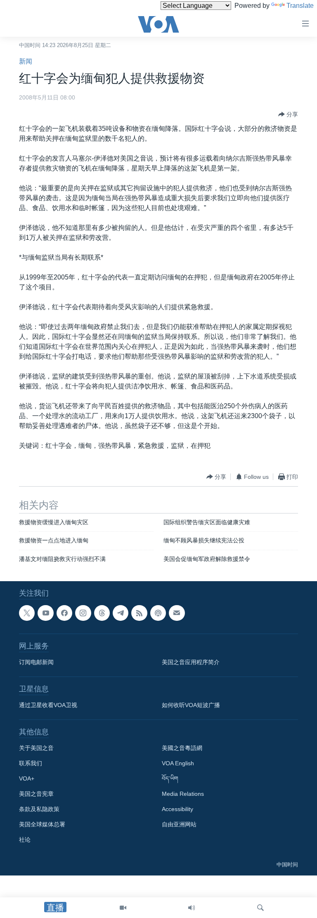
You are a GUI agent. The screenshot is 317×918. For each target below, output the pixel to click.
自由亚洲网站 (179, 824)
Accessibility (177, 809)
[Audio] (191, 907)
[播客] (158, 613)
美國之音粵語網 (182, 748)
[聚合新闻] (139, 613)
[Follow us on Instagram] (83, 613)
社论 (25, 840)
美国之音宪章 (36, 794)
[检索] (260, 907)
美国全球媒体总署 (42, 824)
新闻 (25, 61)
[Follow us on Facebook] (64, 613)
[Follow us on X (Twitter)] (27, 613)
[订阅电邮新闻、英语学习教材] (177, 613)
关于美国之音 (36, 748)
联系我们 (30, 763)
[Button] (288, 114)
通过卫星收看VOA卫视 (48, 705)
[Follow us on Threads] (102, 613)
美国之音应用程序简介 (191, 662)
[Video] (123, 907)
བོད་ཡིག (170, 779)
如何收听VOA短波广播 (191, 705)
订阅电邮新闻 (36, 662)
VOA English (178, 763)
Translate (300, 5)
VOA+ (26, 779)
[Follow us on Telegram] (120, 613)
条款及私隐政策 (39, 809)
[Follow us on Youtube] (45, 613)
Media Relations (183, 794)
